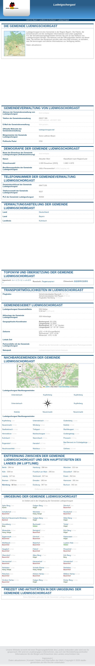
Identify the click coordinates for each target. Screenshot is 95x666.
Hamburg (36, 467)
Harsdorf (36, 443)
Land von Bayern (32, 20)
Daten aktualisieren (33, 45)
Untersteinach (16, 395)
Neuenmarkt (47, 412)
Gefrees (66, 449)
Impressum (47, 658)
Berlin (4, 467)
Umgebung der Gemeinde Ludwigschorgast (40, 496)
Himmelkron (7, 434)
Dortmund (37, 476)
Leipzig (5, 476)
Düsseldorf (67, 472)
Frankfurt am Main (40, 472)
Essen (65, 476)
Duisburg (36, 485)
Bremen (5, 480)
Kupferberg (47, 395)
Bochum (66, 485)
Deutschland (44, 212)
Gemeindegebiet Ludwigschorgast (33, 305)
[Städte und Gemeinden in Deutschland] (14, 5)
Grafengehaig (68, 434)
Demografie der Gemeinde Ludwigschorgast (42, 148)
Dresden (36, 480)
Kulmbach (43, 221)
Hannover (67, 480)
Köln (4, 472)
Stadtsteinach (7, 429)
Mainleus (36, 449)
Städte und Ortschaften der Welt (49, 660)
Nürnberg (6, 485)
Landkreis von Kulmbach (47, 20)
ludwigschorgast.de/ (47, 130)
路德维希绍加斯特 (81, 281)
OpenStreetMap (64, 386)
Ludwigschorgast (64, 4)
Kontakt (30, 660)
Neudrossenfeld (8, 449)
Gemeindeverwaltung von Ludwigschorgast (42, 108)
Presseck (67, 438)
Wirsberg (36, 425)
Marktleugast (68, 429)
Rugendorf (6, 443)
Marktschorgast (39, 434)
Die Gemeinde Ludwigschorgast (30, 26)
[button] (20, 366)
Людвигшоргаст (48, 281)
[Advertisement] (47, 82)
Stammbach (37, 438)
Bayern (42, 216)
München (67, 467)
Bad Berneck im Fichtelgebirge (75, 442)
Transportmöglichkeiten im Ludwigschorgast (43, 290)
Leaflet (47, 386)
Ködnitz (17, 412)
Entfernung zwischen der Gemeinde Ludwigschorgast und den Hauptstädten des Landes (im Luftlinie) (42, 459)
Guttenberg (67, 421)
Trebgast (36, 429)
